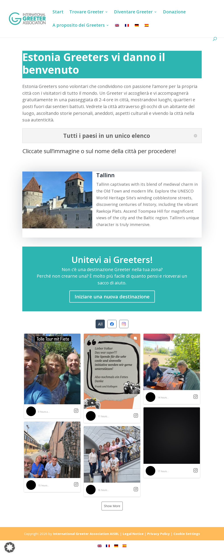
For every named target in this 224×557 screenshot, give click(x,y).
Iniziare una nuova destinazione (112, 296)
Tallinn (105, 175)
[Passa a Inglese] (117, 30)
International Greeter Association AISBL (86, 533)
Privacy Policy (158, 533)
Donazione (174, 12)
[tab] (100, 324)
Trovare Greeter (86, 12)
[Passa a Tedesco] (137, 30)
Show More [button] (112, 506)
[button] (52, 376)
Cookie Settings (186, 533)
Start (57, 12)
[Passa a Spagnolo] (147, 30)
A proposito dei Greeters (78, 26)
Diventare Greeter (133, 12)
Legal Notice (133, 533)
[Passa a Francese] (127, 30)
